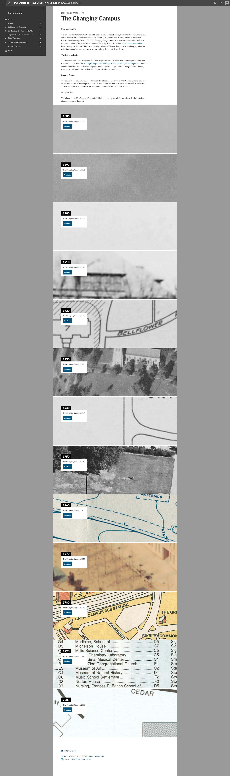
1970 (66, 554)
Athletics (11, 23)
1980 (66, 602)
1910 (66, 262)
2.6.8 (78, 759)
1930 (66, 359)
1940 (66, 408)
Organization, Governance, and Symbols (20, 36)
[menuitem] (3, 3)
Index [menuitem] (10, 51)
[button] (221, 3)
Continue (67, 126)
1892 (66, 164)
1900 (66, 213)
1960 (66, 505)
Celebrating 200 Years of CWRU (20, 31)
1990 (66, 651)
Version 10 (64, 756)
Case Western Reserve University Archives (35, 3)
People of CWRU (14, 39)
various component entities (132, 43)
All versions (93, 756)
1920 (66, 310)
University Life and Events (18, 42)
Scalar (74, 759)
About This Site (14, 46)
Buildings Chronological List (129, 63)
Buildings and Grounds (17, 27)
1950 (66, 456)
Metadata (101, 756)
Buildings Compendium (93, 63)
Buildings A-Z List (110, 63)
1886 (66, 116)
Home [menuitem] (10, 19)
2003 (66, 699)
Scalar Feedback (86, 759)
